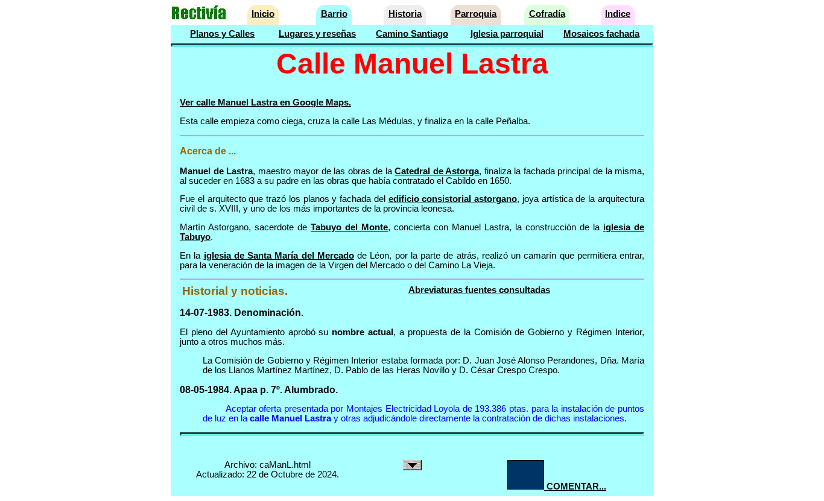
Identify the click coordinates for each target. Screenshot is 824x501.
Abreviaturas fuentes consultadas (479, 290)
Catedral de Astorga (437, 171)
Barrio (334, 14)
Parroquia (475, 14)
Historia (405, 14)
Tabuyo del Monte (349, 227)
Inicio (263, 14)
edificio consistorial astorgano (453, 199)
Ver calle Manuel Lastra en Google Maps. (265, 102)
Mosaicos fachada (601, 34)
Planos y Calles (222, 34)
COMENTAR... (575, 486)
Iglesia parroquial (507, 34)
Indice (617, 14)
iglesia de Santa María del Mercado (279, 255)
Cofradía (547, 14)
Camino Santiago (412, 34)
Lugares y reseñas (317, 34)
